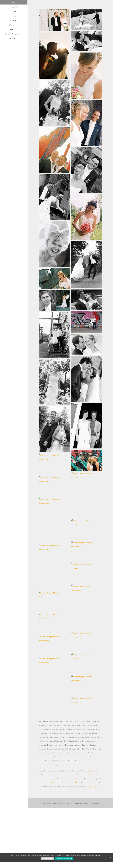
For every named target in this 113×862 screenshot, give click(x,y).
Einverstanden (47, 858)
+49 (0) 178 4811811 (91, 803)
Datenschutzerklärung (64, 858)
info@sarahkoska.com (58, 803)
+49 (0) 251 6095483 (74, 803)
